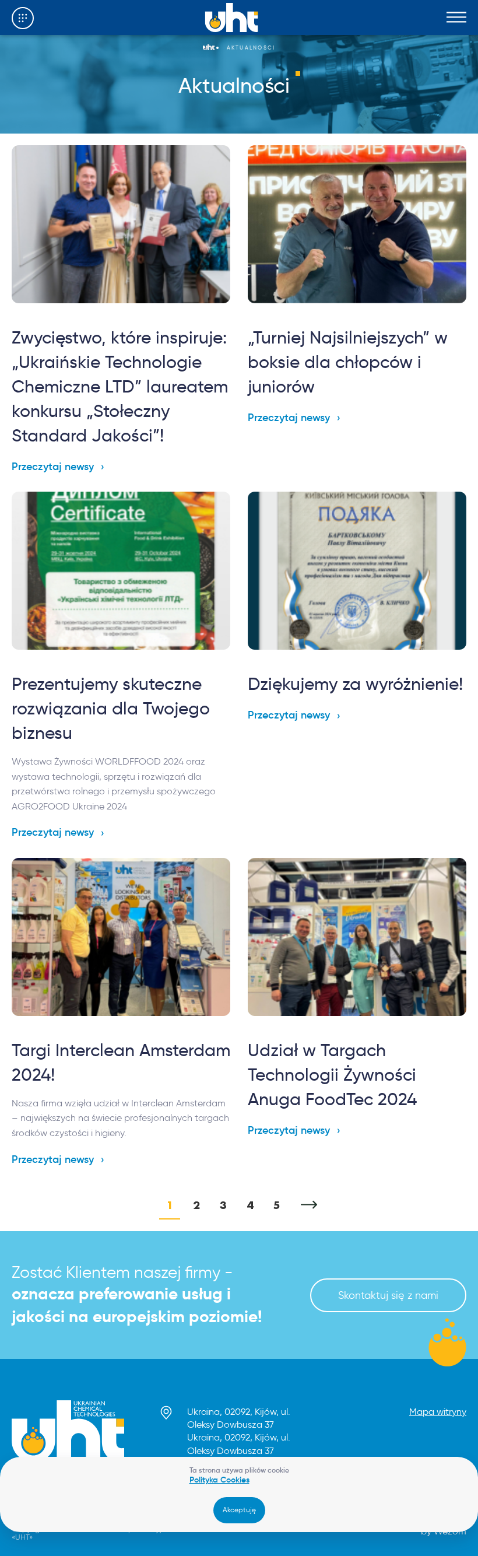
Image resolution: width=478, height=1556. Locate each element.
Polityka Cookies (219, 1479)
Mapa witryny (437, 1411)
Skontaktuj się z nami (388, 1295)
